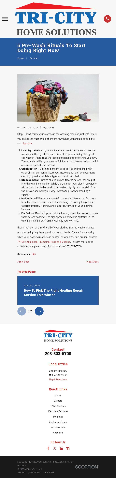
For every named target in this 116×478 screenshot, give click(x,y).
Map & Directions (58, 379)
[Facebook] (48, 448)
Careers (58, 400)
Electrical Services (58, 411)
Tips (33, 253)
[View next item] (39, 311)
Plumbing (58, 416)
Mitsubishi (58, 432)
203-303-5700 (58, 354)
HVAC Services (58, 406)
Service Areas (58, 427)
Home (58, 395)
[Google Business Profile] (61, 448)
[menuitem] (21, 472)
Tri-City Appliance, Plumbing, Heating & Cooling (43, 241)
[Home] (55, 18)
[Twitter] (54, 448)
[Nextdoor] (67, 448)
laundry (27, 143)
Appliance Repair (58, 421)
